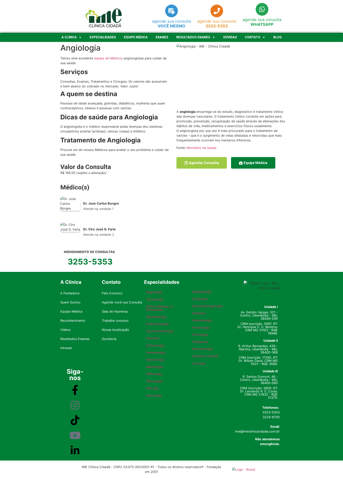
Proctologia (201, 327)
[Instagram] (75, 405)
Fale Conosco (112, 293)
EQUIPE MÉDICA (136, 37)
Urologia (198, 363)
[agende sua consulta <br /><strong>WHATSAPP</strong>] (262, 9)
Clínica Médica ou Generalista (159, 308)
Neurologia (154, 381)
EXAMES (162, 37)
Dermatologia (156, 317)
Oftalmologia (202, 292)
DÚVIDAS (230, 37)
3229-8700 (271, 417)
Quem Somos (70, 302)
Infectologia (155, 360)
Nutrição (152, 388)
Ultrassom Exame (205, 356)
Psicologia (200, 335)
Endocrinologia (157, 324)
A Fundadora (69, 293)
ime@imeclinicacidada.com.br (257, 431)
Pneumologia (202, 320)
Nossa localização (115, 330)
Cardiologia (155, 299)
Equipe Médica (71, 311)
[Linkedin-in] (75, 450)
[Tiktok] (75, 420)
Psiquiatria (200, 342)
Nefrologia (154, 374)
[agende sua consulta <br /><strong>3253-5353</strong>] (216, 11)
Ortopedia (199, 299)
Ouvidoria (109, 339)
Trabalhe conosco (115, 321)
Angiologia (154, 292)
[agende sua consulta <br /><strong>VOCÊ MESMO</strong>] (171, 11)
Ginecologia (155, 345)
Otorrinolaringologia (207, 306)
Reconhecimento (72, 321)
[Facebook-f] (75, 390)
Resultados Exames (75, 339)
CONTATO (252, 37)
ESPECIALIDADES (103, 37)
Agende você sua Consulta (122, 302)
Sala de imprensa (115, 311)
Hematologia (155, 352)
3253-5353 (271, 412)
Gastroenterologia (159, 331)
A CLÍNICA (69, 37)
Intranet (66, 348)
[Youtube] (75, 435)
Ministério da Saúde (201, 148)
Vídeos (65, 330)
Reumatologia (202, 349)
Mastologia (154, 367)
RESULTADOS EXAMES (193, 37)
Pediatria (198, 313)
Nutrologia (154, 395)
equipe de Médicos (108, 58)
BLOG (277, 37)
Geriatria (152, 338)
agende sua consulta (171, 23)
